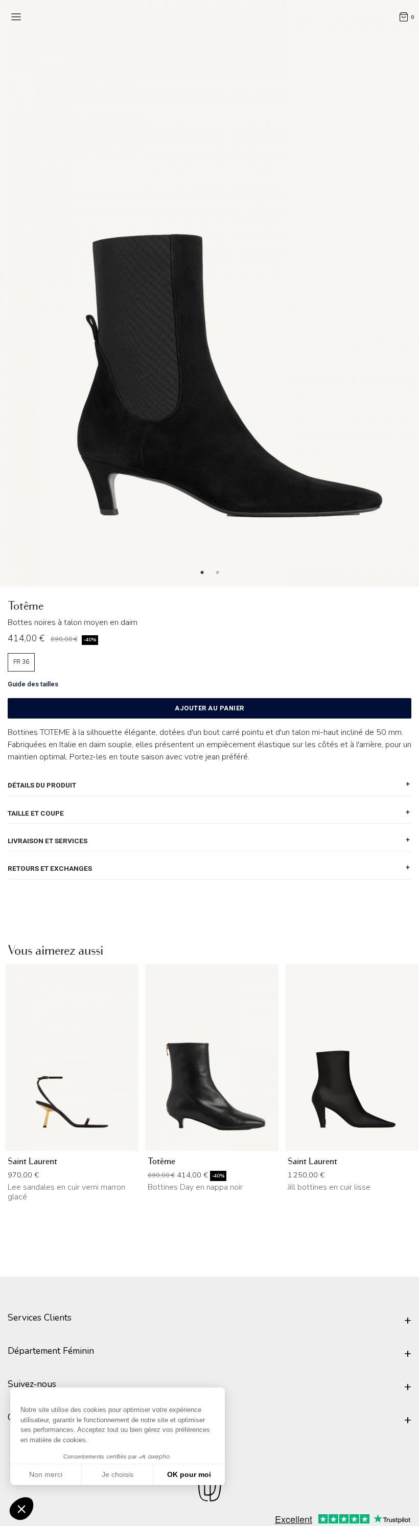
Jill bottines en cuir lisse (329, 1187)
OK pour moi (189, 1474)
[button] (21, 1508)
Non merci (45, 1474)
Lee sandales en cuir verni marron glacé (66, 1192)
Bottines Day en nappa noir (195, 1187)
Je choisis (117, 1474)
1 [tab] (202, 573)
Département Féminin (51, 1351)
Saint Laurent (32, 1161)
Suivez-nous (32, 1384)
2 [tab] (217, 573)
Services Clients (40, 1317)
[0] (404, 16)
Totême (161, 1161)
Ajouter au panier (209, 708)
